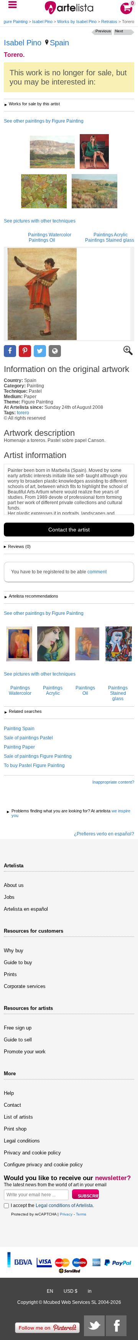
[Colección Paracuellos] (94, 191)
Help (9, 1093)
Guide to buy (18, 962)
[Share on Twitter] (40, 351)
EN (50, 1291)
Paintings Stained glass (109, 240)
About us (14, 885)
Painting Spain (19, 728)
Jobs (9, 897)
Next (119, 31)
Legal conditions (22, 1141)
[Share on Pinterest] (25, 351)
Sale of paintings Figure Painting (38, 756)
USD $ (70, 1291)
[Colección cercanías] (52, 152)
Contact (12, 1105)
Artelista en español (26, 909)
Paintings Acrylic (111, 234)
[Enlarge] (128, 353)
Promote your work (25, 1051)
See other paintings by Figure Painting (44, 121)
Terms (81, 1214)
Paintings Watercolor (49, 234)
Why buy (13, 950)
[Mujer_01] (53, 644)
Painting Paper (19, 747)
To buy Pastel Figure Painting (34, 765)
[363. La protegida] (119, 644)
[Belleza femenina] (94, 152)
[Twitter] (94, 1325)
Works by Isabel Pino (77, 21)
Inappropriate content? (113, 782)
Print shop (15, 1129)
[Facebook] (116, 1325)
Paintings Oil (42, 240)
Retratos (109, 21)
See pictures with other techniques (40, 221)
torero (23, 412)
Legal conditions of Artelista (64, 1205)
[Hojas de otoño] (44, 191)
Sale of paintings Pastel (28, 738)
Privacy (66, 1214)
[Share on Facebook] (10, 351)
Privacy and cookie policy (32, 1153)
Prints (10, 974)
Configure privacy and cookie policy (43, 1164)
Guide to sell (18, 1040)
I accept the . (52, 1205)
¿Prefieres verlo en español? (104, 834)
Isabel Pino (42, 21)
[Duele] (87, 644)
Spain (59, 42)
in (90, 1291)
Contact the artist (69, 529)
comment (97, 572)
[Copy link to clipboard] (55, 351)
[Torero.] (69, 294)
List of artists (18, 1117)
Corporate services (25, 986)
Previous (103, 31)
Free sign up (17, 1028)
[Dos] (19, 644)
